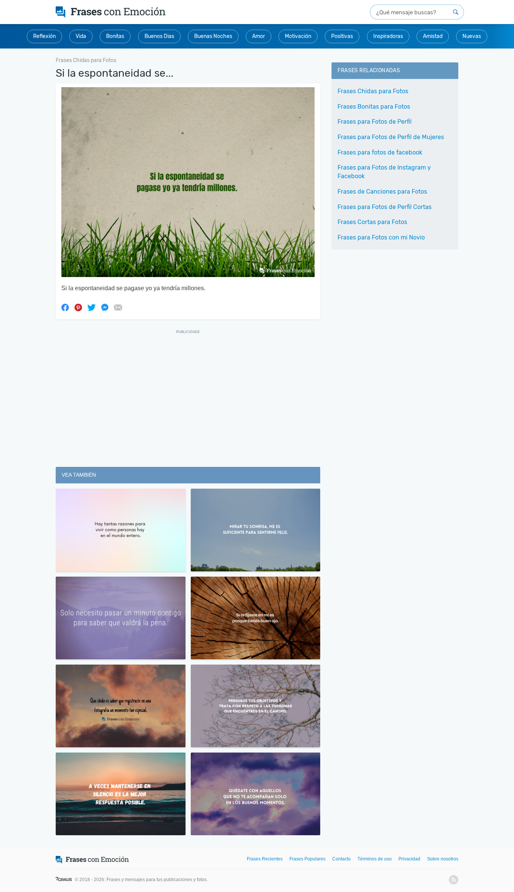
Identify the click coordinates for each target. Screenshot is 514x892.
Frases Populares (307, 859)
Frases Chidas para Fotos (373, 91)
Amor (258, 36)
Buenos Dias (159, 36)
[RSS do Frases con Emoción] (453, 879)
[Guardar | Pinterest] (78, 307)
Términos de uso (374, 859)
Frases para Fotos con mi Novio (381, 237)
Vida (81, 36)
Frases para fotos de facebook (380, 152)
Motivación (298, 36)
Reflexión (44, 36)
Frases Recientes (265, 859)
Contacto (341, 859)
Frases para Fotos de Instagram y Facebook (384, 172)
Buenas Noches (213, 36)
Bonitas (115, 36)
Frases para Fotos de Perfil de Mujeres (391, 137)
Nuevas (471, 36)
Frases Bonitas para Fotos (374, 106)
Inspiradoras (388, 36)
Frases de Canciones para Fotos (382, 191)
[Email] (117, 307)
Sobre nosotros (442, 859)
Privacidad (409, 859)
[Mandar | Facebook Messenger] (104, 307)
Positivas (342, 36)
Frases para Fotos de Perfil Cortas (385, 207)
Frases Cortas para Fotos (372, 222)
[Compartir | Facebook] (65, 307)
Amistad (433, 36)
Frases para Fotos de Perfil (375, 121)
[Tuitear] (91, 307)
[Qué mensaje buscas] (455, 12)
